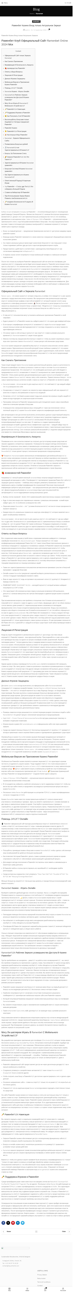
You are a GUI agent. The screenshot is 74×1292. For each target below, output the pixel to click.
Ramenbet (39, 14)
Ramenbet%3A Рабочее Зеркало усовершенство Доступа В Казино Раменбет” (17, 97)
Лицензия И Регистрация (14, 75)
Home (32, 14)
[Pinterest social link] (13, 1223)
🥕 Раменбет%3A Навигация (15, 109)
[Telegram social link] (23, 1223)
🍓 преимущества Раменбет (15, 68)
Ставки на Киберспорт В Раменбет (17, 192)
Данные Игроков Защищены (15, 79)
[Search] (62, 3)
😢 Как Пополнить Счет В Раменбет (17, 116)
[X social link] (8, 1223)
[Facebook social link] (3, 1223)
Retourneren (41, 1278)
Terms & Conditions (43, 1282)
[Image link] (15, 1250)
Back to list (36, 1232)
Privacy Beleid (42, 1275)
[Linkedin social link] (18, 1223)
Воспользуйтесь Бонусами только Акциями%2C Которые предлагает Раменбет (17, 122)
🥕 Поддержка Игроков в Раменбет (17, 113)
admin (28, 30)
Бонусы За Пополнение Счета (15, 153)
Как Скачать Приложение (14, 61)
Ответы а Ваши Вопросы (14, 72)
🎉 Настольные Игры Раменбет (16, 135)
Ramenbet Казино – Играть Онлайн (17, 92)
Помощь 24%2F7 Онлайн (14, 88)
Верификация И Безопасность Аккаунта (19, 65)
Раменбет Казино (11, 128)
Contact (40, 1286)
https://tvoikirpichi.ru (8, 311)
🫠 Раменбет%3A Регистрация (15, 131)
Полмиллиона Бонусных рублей (16, 144)
